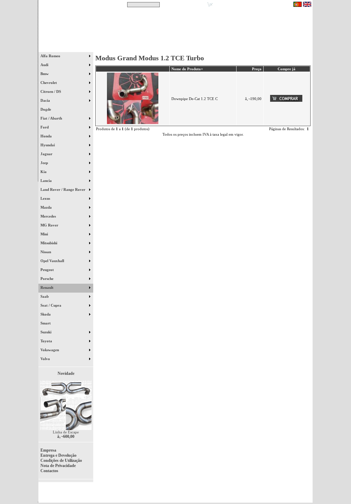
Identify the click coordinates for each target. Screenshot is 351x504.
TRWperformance (297, 490)
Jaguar (46, 154)
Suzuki (46, 332)
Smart (48, 323)
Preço (257, 69)
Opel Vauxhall (52, 261)
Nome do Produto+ (187, 69)
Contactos (292, 48)
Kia (44, 172)
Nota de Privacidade (58, 465)
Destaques (127, 48)
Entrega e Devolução (58, 455)
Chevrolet (49, 83)
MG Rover (49, 225)
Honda (46, 136)
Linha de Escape (66, 432)
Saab (45, 296)
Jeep (44, 163)
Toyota (46, 341)
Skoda (46, 314)
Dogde (48, 109)
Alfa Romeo (50, 56)
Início (66, 48)
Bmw (45, 74)
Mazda (46, 207)
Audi (44, 65)
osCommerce (259, 494)
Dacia (45, 100)
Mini (44, 234)
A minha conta (237, 48)
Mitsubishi (49, 243)
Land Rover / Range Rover (63, 189)
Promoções (182, 48)
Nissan (46, 252)
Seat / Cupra (51, 305)
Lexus (45, 198)
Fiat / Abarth (51, 118)
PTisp (306, 494)
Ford (45, 127)
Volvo (45, 359)
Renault (47, 287)
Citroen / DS (51, 91)
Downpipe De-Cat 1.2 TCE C (194, 99)
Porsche (47, 278)
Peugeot (47, 270)
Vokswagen (50, 350)
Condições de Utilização (61, 460)
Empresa (48, 450)
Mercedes (48, 216)
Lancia (46, 181)
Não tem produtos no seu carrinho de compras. (253, 4)
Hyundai (48, 145)
